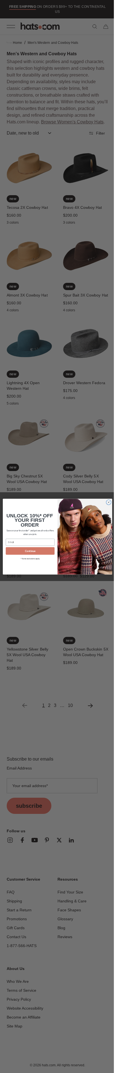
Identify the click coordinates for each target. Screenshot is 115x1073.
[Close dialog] (106, 502)
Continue (28, 550)
